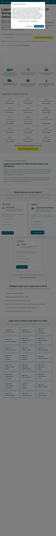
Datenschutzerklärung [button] (24, 21)
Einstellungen (34, 21)
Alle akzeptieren (39, 26)
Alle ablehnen (29, 26)
